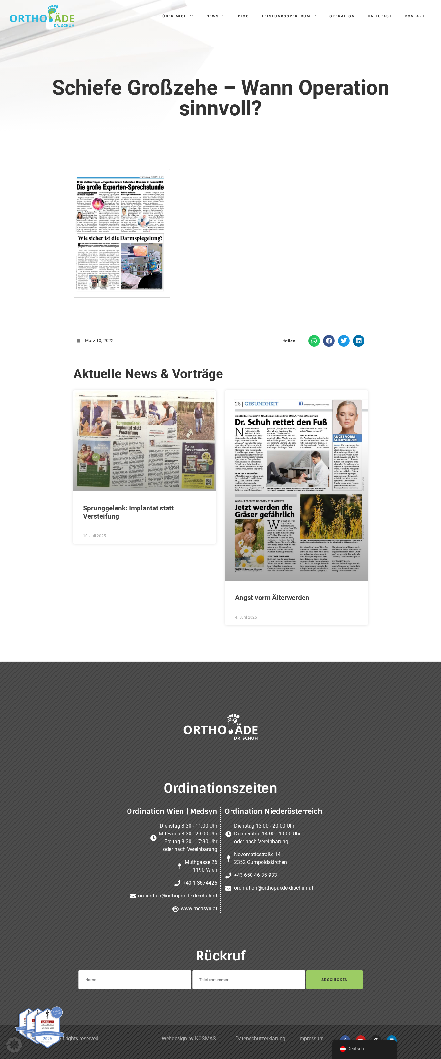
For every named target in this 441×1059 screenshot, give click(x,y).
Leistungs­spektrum (286, 16)
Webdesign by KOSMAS (189, 1038)
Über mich (174, 16)
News (212, 16)
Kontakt (415, 16)
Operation (341, 16)
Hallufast (380, 16)
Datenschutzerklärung (260, 1038)
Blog (244, 16)
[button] (314, 341)
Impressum (311, 1038)
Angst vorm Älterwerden (272, 598)
